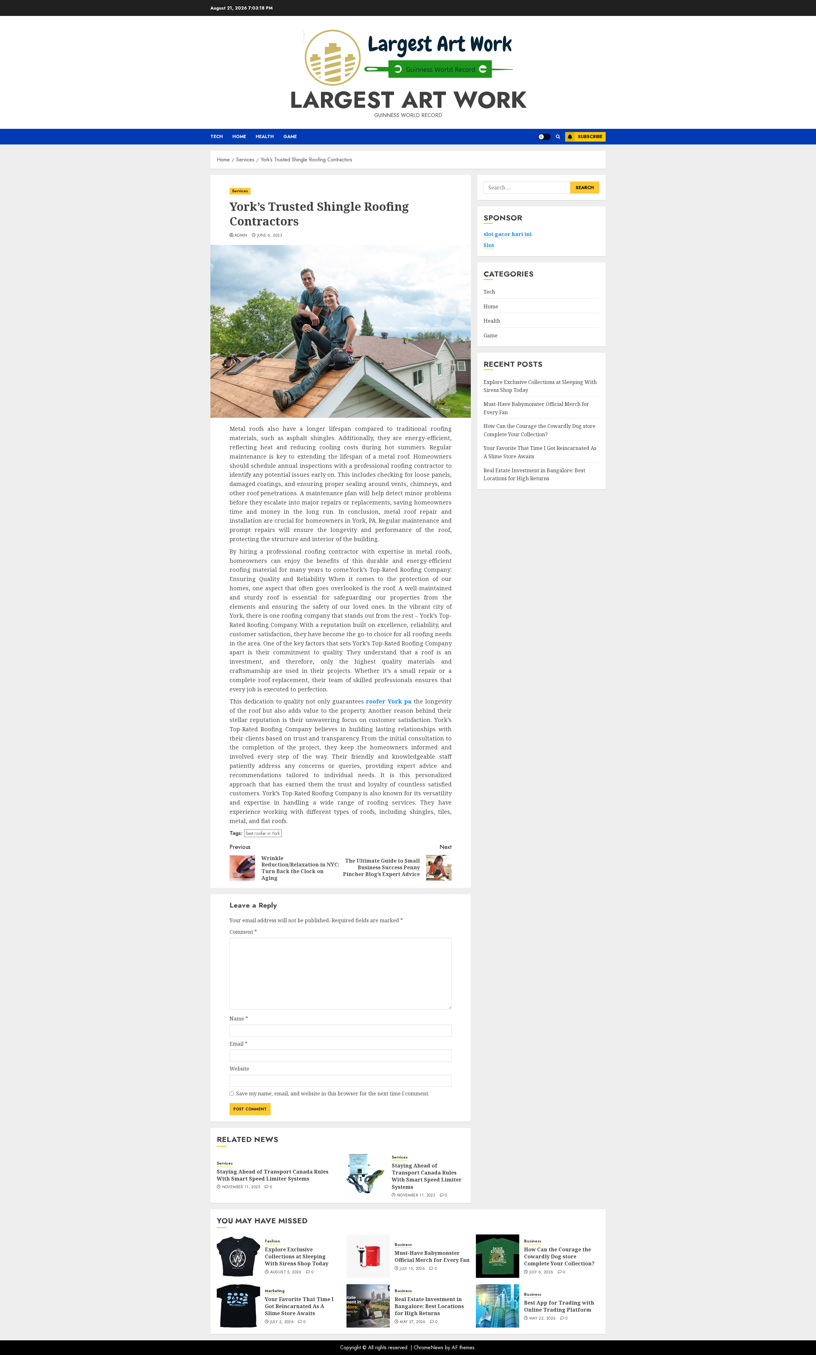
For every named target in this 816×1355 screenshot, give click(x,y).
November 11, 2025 (241, 1187)
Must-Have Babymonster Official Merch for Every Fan (432, 1256)
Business (403, 1245)
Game (290, 136)
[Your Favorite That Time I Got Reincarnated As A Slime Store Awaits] (238, 1306)
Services (240, 191)
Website (239, 1068)
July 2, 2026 (282, 1322)
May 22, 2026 (542, 1318)
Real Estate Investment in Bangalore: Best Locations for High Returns (429, 1306)
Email (238, 1043)
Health (265, 136)
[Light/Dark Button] (544, 137)
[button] (558, 136)
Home (239, 136)
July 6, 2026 (541, 1272)
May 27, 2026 (412, 1322)
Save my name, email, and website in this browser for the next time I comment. (332, 1093)
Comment (243, 931)
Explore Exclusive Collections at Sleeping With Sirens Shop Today (296, 1256)
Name (238, 1018)
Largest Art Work (408, 99)
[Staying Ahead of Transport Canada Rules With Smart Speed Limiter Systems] (365, 1175)
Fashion (272, 1241)
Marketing (275, 1291)
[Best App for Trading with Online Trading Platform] (497, 1306)
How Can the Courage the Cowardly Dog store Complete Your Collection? (559, 1256)
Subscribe (590, 136)
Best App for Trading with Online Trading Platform (559, 1306)
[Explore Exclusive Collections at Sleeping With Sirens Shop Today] (238, 1256)
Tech (216, 136)
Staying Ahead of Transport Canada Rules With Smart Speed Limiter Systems (272, 1175)
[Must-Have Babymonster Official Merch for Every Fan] (368, 1256)
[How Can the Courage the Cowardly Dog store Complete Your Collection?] (497, 1256)
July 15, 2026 (412, 1268)
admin (241, 235)
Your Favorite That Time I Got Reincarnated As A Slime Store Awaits (299, 1306)
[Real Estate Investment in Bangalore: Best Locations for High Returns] (368, 1306)
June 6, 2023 (269, 235)
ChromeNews (428, 1347)
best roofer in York (263, 833)
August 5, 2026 (286, 1272)
